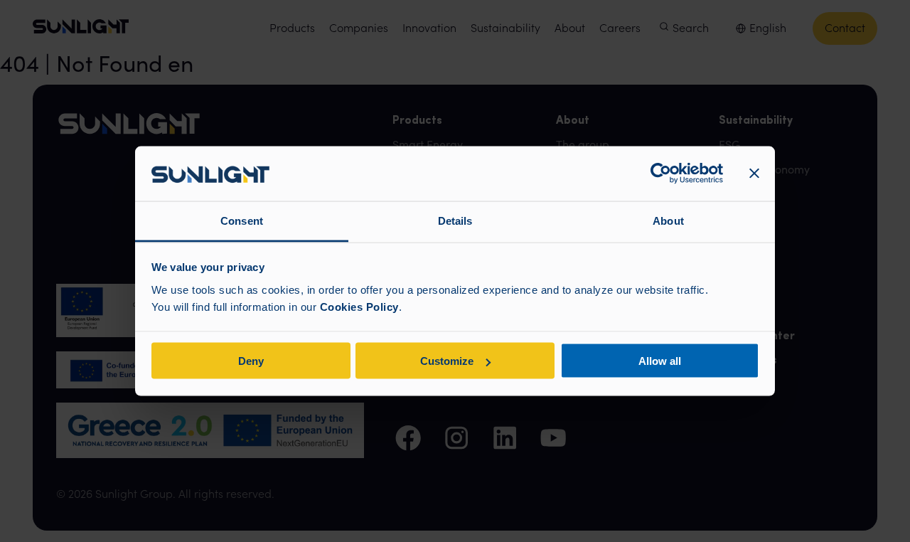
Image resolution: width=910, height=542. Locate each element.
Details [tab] (455, 220)
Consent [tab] (241, 220)
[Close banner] (754, 174)
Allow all (659, 361)
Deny (251, 361)
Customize (446, 361)
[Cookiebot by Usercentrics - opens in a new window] (661, 173)
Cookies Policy (359, 306)
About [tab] (668, 220)
